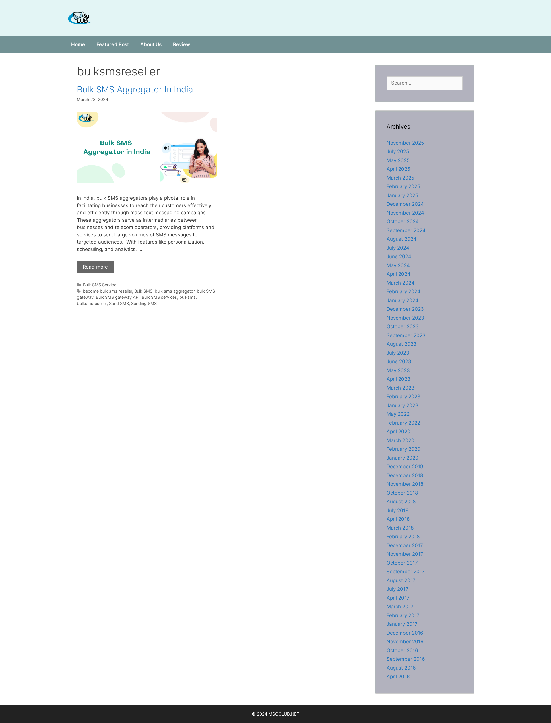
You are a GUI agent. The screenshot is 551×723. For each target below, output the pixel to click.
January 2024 (402, 300)
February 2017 (403, 615)
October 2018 (402, 493)
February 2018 (403, 536)
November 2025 (405, 143)
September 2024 (406, 230)
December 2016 (405, 633)
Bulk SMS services (159, 297)
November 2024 (405, 213)
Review (181, 44)
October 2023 (403, 326)
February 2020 (403, 449)
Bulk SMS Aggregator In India (135, 89)
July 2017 (397, 589)
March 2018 (400, 528)
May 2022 (398, 414)
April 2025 (398, 169)
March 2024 (400, 283)
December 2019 (405, 466)
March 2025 (400, 178)
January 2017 (402, 624)
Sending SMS (144, 303)
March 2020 (400, 440)
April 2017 (398, 598)
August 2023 (401, 344)
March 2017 (400, 606)
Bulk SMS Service (99, 284)
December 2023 (405, 309)
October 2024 (403, 221)
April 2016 (398, 676)
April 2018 (398, 519)
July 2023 (398, 353)
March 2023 (400, 388)
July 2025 (398, 151)
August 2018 (401, 501)
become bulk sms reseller (107, 291)
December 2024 (405, 204)
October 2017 (402, 563)
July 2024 (398, 248)
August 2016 (401, 668)
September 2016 (406, 659)
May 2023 (398, 370)
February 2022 (403, 423)
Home (78, 44)
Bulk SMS (143, 291)
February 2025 (403, 186)
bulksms (187, 297)
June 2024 (399, 256)
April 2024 (398, 274)
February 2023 (403, 396)
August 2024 (401, 239)
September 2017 (406, 571)
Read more (95, 267)
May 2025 (398, 160)
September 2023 (406, 335)
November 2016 (405, 641)
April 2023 (398, 379)
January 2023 (402, 405)
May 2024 (398, 265)
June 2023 (399, 361)
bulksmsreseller (92, 303)
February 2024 (403, 291)
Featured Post (112, 44)
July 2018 (397, 510)
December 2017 (405, 545)
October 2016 (402, 650)
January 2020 (402, 458)
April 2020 (398, 431)
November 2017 (405, 554)
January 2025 (402, 195)
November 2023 (405, 318)
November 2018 (405, 484)
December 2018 (405, 475)
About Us (151, 44)
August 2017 (401, 580)
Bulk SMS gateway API (117, 297)
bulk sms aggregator (175, 291)
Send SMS (119, 303)
